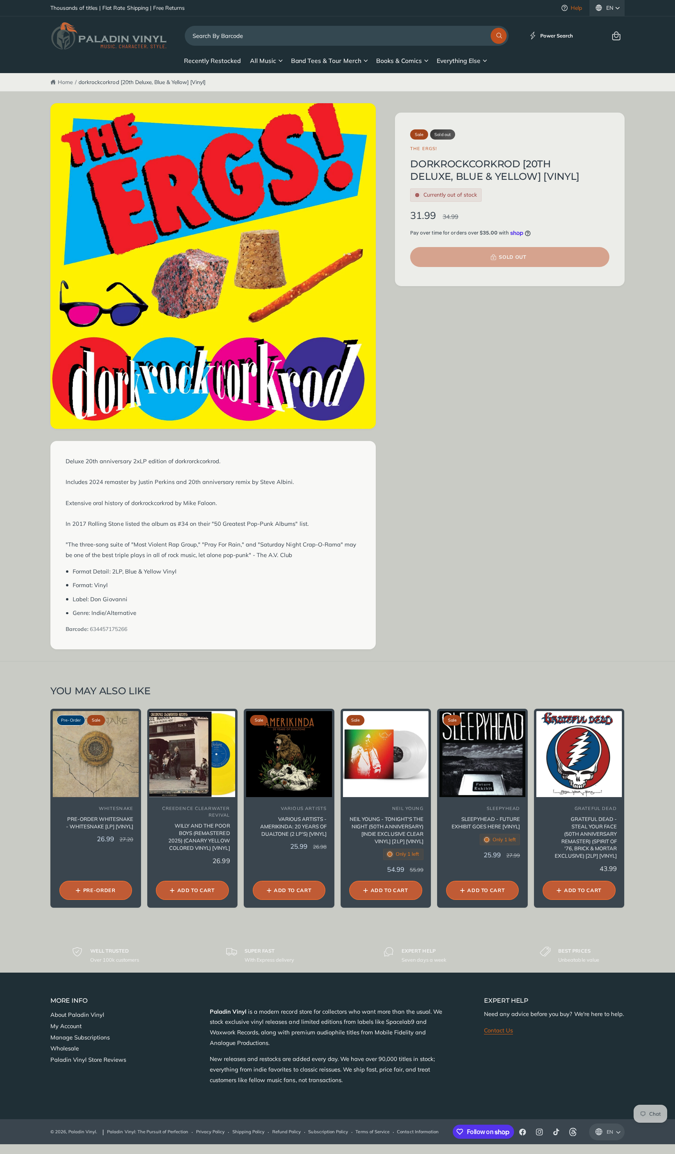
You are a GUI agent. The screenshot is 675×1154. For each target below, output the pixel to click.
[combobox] (347, 36)
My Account (66, 1026)
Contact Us (498, 1030)
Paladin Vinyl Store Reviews (88, 1059)
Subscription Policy (328, 1131)
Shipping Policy (248, 1131)
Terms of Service (372, 1131)
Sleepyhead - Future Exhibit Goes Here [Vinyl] (486, 823)
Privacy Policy (210, 1131)
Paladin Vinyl (82, 1131)
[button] (616, 36)
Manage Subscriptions (80, 1037)
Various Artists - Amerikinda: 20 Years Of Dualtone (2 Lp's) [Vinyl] (293, 826)
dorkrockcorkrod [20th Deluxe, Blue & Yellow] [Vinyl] (142, 82)
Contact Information (417, 1131)
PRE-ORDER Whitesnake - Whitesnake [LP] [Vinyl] (99, 823)
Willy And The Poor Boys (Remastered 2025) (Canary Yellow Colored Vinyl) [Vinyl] (199, 836)
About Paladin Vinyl (77, 1014)
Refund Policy (286, 1131)
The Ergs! (423, 148)
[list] (337, 955)
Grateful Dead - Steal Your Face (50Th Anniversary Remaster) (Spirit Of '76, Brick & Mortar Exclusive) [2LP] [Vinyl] (585, 837)
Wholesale (64, 1048)
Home (65, 82)
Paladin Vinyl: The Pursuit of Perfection (147, 1131)
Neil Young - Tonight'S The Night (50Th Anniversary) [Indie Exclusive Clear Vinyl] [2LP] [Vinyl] (386, 830)
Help (576, 7)
